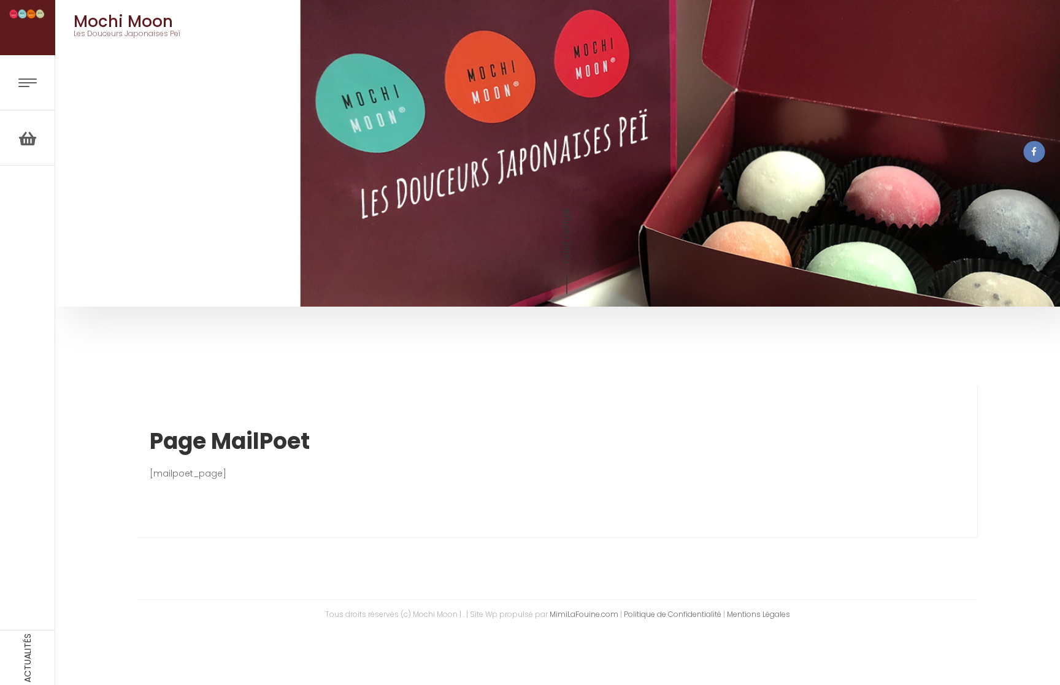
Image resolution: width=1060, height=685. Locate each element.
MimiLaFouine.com (584, 614)
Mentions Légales (758, 614)
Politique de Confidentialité (672, 614)
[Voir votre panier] (27, 138)
